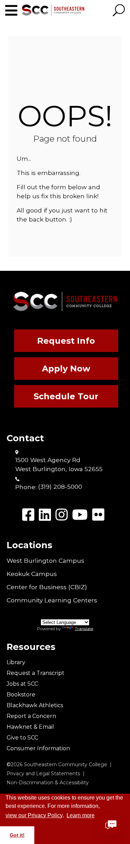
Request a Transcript (35, 673)
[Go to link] (13, 10)
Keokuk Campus (32, 573)
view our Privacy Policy (34, 815)
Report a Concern (31, 716)
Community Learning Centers (52, 600)
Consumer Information (38, 748)
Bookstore (21, 694)
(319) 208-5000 (60, 486)
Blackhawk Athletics (35, 705)
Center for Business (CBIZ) (47, 587)
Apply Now (66, 368)
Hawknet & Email (30, 727)
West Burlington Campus (45, 560)
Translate (84, 628)
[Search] (119, 10)
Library (16, 662)
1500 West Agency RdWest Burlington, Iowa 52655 (59, 464)
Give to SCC (22, 737)
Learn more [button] (81, 815)
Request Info (66, 341)
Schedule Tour (66, 396)
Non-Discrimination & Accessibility (48, 782)
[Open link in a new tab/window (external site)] (28, 514)
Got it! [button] (17, 835)
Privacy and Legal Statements (43, 773)
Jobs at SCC (22, 683)
